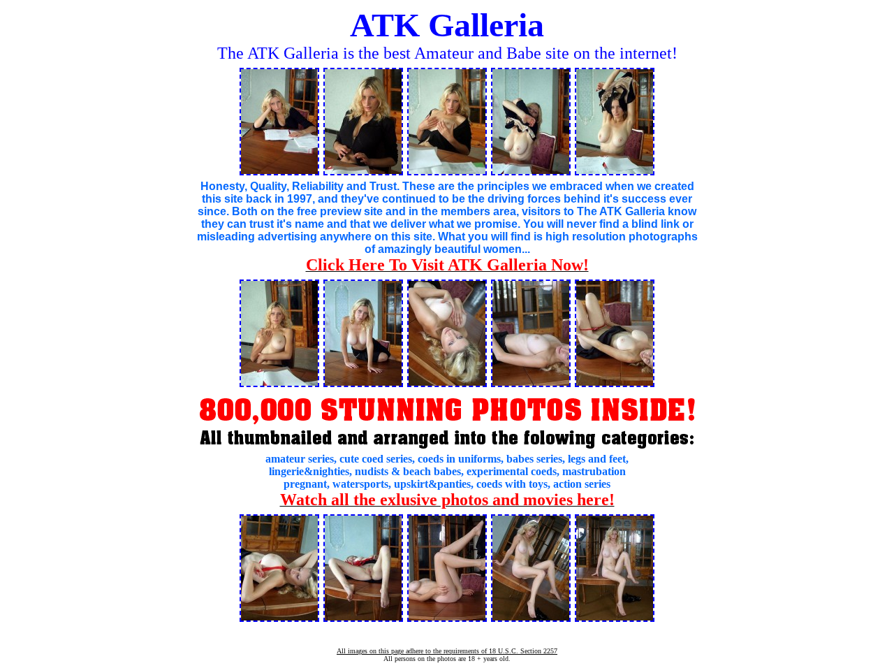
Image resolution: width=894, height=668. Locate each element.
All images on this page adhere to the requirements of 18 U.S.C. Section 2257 (447, 651)
